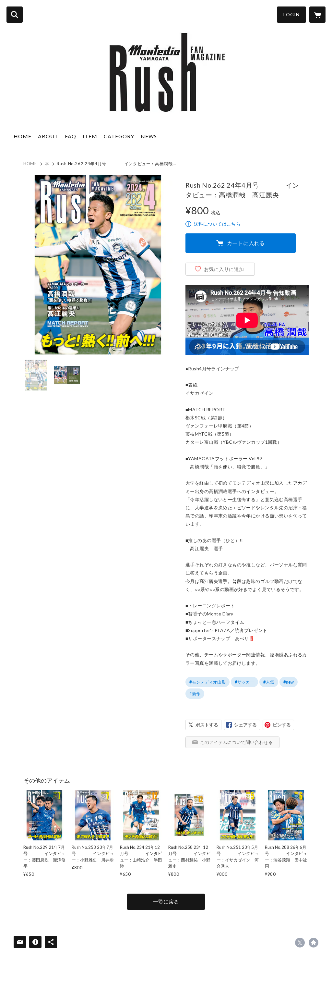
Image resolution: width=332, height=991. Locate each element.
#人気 (268, 682)
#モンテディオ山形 (207, 682)
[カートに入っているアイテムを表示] (317, 14)
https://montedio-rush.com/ (313, 943)
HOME (22, 136)
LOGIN (291, 14)
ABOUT (48, 136)
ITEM (90, 136)
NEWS (149, 136)
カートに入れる (246, 243)
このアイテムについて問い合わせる (236, 742)
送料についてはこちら (217, 224)
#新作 (194, 693)
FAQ (70, 136)
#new (288, 682)
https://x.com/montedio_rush (300, 943)
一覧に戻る (166, 901)
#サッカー (244, 682)
